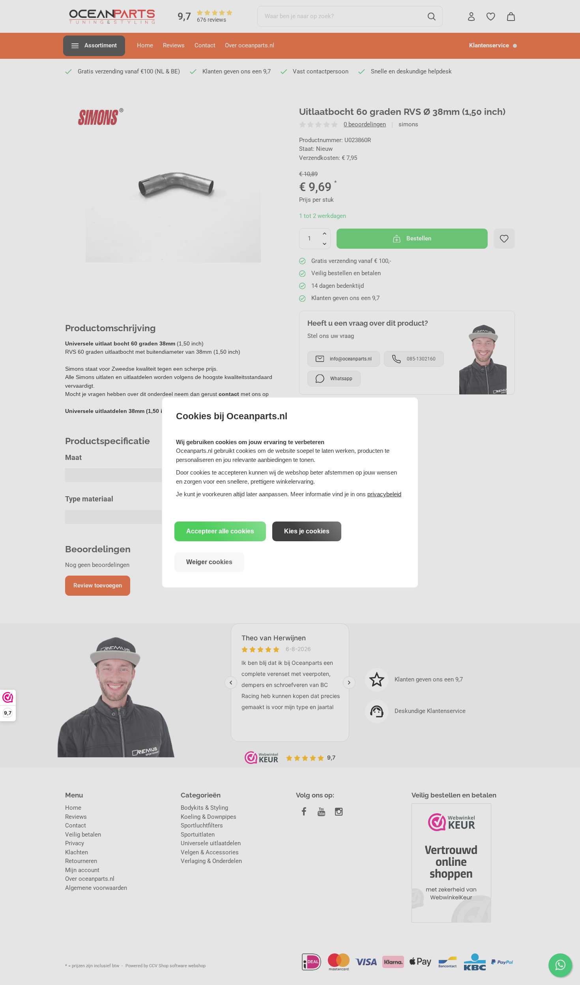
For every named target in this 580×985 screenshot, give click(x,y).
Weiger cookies (209, 562)
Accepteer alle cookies (220, 531)
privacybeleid (384, 494)
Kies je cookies (306, 531)
